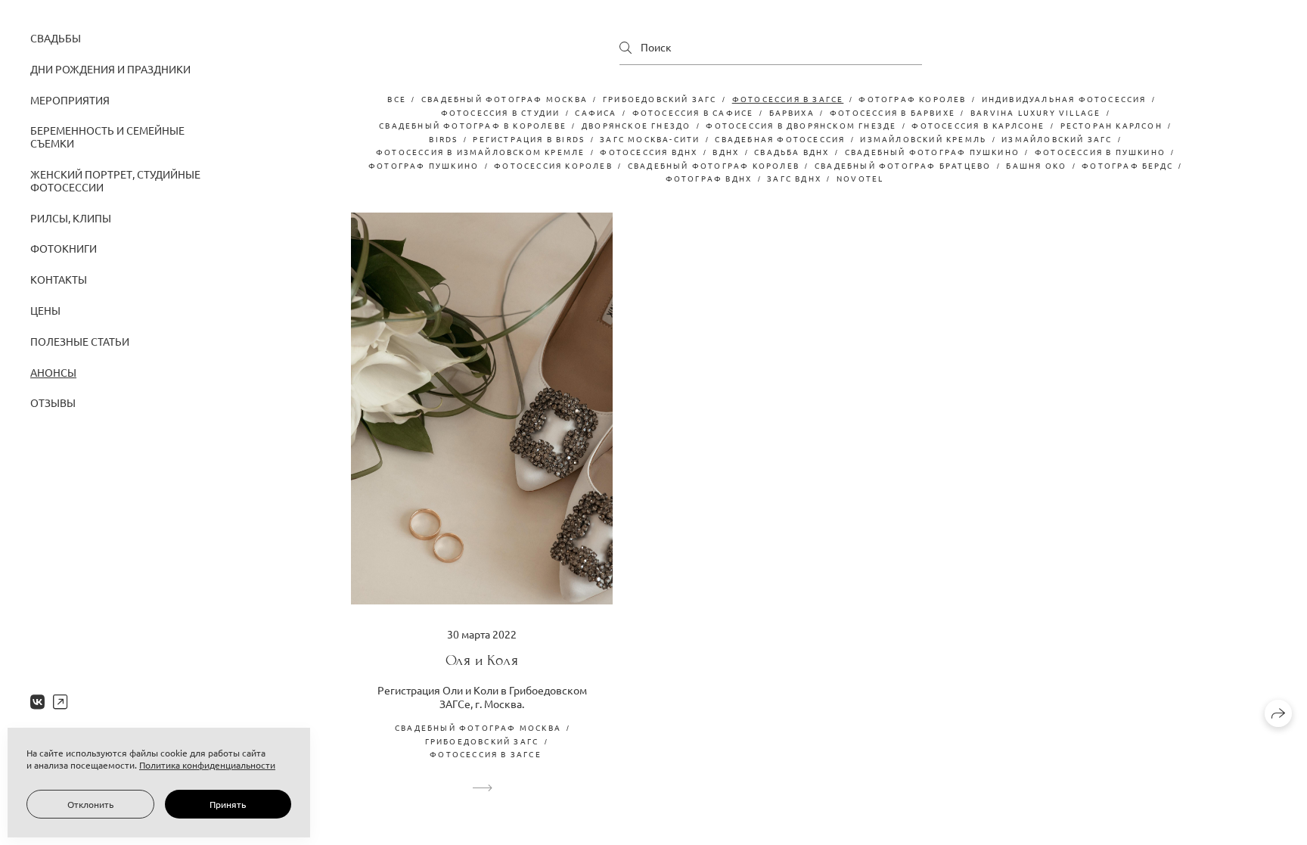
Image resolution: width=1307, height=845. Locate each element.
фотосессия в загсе (788, 98)
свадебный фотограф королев (713, 165)
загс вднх (794, 178)
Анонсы (53, 372)
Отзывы (53, 402)
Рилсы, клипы (70, 218)
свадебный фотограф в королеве (473, 125)
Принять (228, 804)
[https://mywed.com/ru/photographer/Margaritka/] (60, 701)
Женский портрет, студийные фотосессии (115, 180)
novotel (860, 178)
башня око (1036, 165)
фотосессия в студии (500, 112)
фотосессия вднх (648, 151)
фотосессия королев (553, 165)
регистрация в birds (529, 138)
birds (443, 138)
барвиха (792, 112)
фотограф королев (912, 98)
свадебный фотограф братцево (903, 165)
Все (396, 98)
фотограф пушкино (423, 165)
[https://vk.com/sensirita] (37, 701)
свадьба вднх (791, 151)
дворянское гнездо (636, 125)
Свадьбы (55, 38)
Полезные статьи (79, 341)
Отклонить (90, 804)
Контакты (58, 279)
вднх (725, 151)
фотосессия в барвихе (892, 112)
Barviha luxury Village (1035, 112)
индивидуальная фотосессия (1064, 98)
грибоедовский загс (660, 98)
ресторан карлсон (1111, 125)
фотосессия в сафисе (693, 112)
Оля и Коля (481, 660)
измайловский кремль (923, 138)
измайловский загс (1056, 138)
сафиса (595, 112)
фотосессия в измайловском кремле (480, 151)
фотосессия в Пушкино (1100, 151)
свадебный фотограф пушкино (932, 151)
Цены (45, 310)
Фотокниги (63, 248)
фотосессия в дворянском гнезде (801, 125)
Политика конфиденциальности (207, 765)
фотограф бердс (1127, 165)
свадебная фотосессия (780, 138)
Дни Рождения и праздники (110, 69)
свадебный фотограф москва (504, 98)
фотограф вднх (709, 178)
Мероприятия (70, 100)
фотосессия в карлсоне (978, 125)
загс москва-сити (650, 138)
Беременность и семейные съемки (107, 136)
